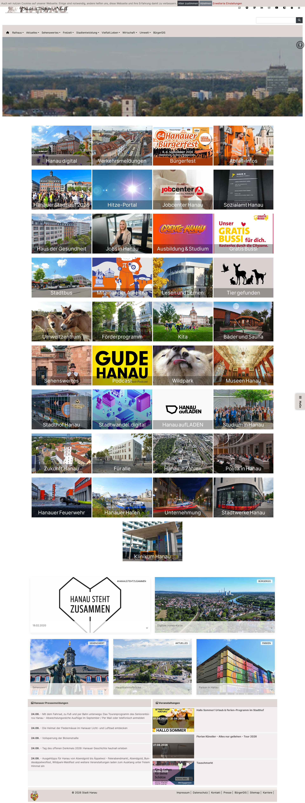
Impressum (183, 792)
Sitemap (255, 792)
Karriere (267, 792)
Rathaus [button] (17, 32)
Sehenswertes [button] (50, 32)
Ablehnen (205, 3)
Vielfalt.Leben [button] (110, 32)
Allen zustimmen (188, 3)
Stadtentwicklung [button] (86, 32)
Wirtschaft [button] (128, 32)
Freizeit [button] (67, 32)
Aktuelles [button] (31, 32)
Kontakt (215, 792)
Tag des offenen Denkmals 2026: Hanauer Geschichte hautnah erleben (84, 748)
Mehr (62, 146)
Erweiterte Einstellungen (227, 3)
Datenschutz (200, 792)
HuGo (300, 402)
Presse (227, 792)
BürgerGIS (159, 32)
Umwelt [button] (144, 32)
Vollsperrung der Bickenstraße (60, 738)
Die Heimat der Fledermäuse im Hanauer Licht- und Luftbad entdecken (84, 728)
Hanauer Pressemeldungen (51, 703)
